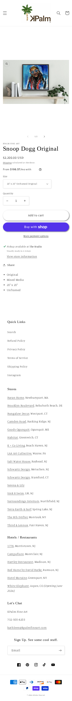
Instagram (14, 375)
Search (11, 332)
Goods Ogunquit (18, 429)
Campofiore (15, 554)
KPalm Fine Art (39, 695)
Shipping (7, 162)
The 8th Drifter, (17, 517)
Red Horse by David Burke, (24, 570)
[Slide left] (28, 137)
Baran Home (15, 397)
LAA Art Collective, (19, 453)
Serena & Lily (15, 485)
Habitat (12, 437)
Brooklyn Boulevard (20, 405)
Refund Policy (16, 340)
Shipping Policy (17, 366)
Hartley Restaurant (20, 562)
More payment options (36, 236)
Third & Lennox (17, 525)
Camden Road (16, 421)
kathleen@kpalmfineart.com (27, 627)
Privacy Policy (16, 349)
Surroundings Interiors (23, 501)
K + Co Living (16, 445)
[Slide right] (44, 137)
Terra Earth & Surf (19, 509)
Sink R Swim (15, 493)
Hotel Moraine (17, 577)
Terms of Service (17, 357)
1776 (10, 546)
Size (5, 176)
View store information (22, 256)
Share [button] (11, 264)
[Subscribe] (60, 650)
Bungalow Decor (18, 413)
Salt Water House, (19, 461)
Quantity (8, 193)
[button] (5, 13)
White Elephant (18, 586)
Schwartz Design (18, 469)
